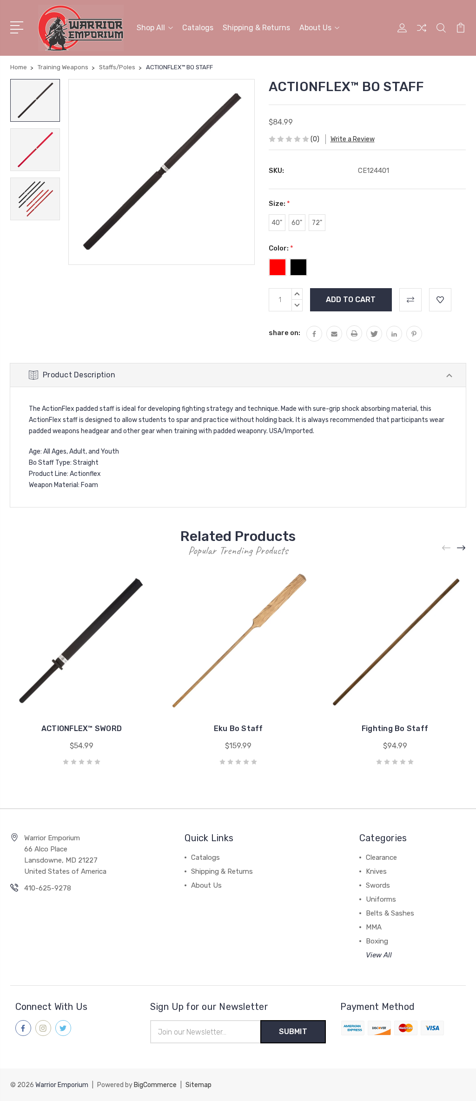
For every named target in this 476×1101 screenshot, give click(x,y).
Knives (376, 871)
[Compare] (421, 33)
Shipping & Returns (256, 27)
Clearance (381, 857)
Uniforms (381, 899)
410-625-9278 (47, 888)
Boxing (377, 941)
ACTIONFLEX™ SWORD (81, 728)
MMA (374, 927)
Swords (378, 885)
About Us (315, 27)
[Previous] (446, 547)
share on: (284, 333)
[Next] (461, 547)
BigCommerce (155, 1085)
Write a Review (353, 139)
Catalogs (197, 27)
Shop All (151, 27)
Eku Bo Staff (238, 728)
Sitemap (198, 1085)
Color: (281, 248)
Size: (279, 203)
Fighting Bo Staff (395, 728)
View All (379, 955)
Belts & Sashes (390, 913)
